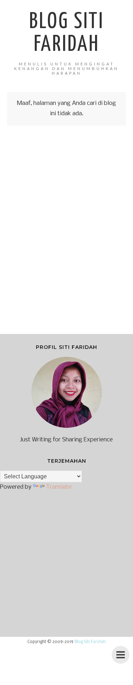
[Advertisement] (66, 235)
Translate (59, 487)
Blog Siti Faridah (90, 642)
